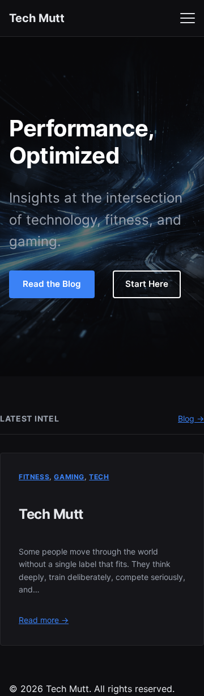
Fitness (34, 476)
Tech (99, 476)
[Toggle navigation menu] (187, 18)
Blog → (191, 418)
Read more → (44, 620)
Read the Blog (52, 283)
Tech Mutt (37, 18)
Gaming (69, 476)
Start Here (146, 283)
